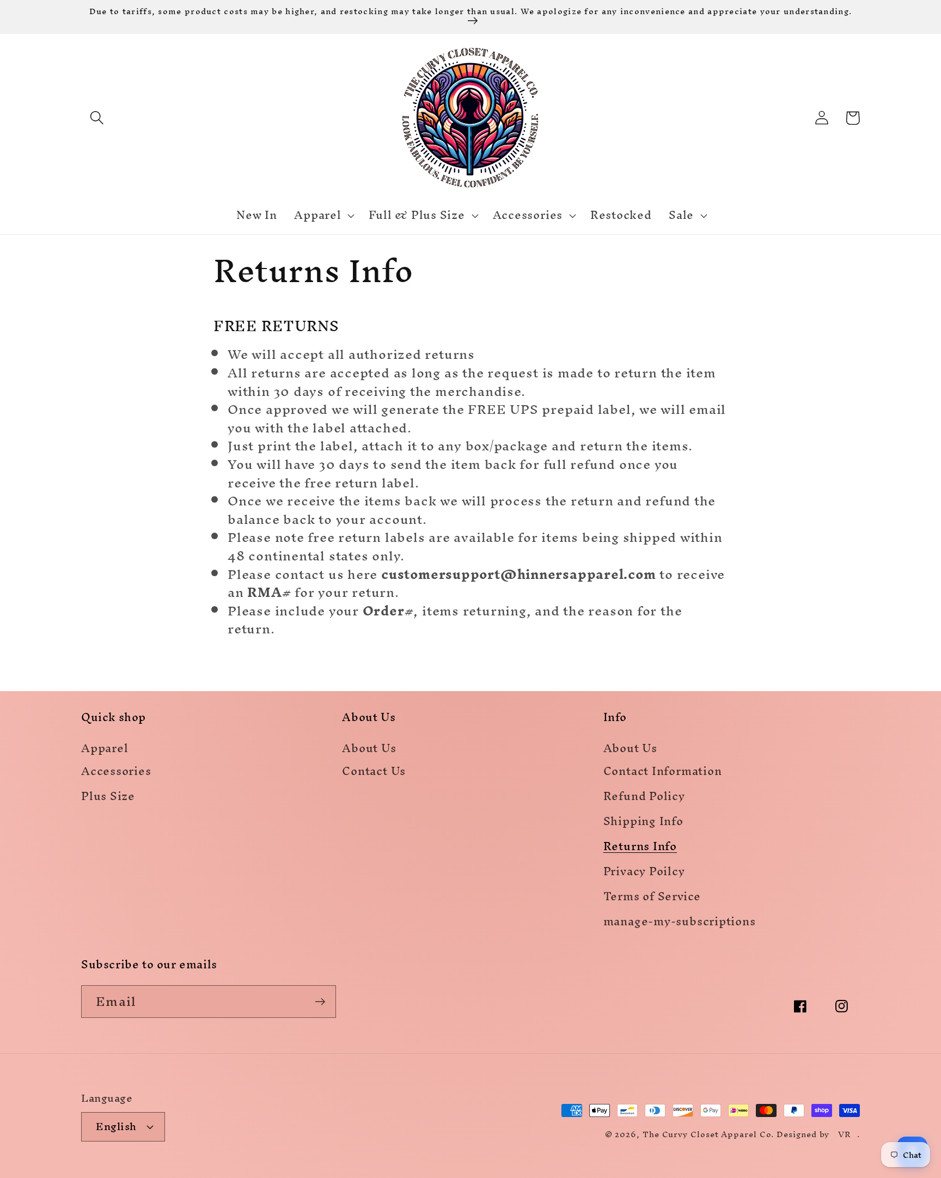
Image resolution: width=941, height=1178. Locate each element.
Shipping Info (643, 823)
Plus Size (108, 798)
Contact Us (374, 773)
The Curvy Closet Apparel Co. (708, 1134)
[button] (96, 117)
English (116, 1126)
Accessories (116, 773)
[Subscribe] (319, 1001)
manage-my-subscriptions (679, 923)
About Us (369, 749)
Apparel (104, 749)
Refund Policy (644, 798)
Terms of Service (652, 898)
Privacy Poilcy (644, 873)
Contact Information (662, 773)
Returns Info (640, 848)
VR (844, 1134)
